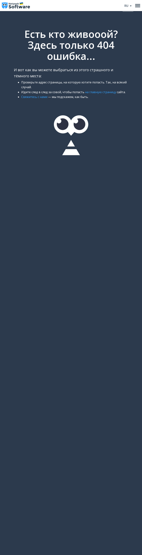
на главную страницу (100, 92)
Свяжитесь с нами (34, 97)
